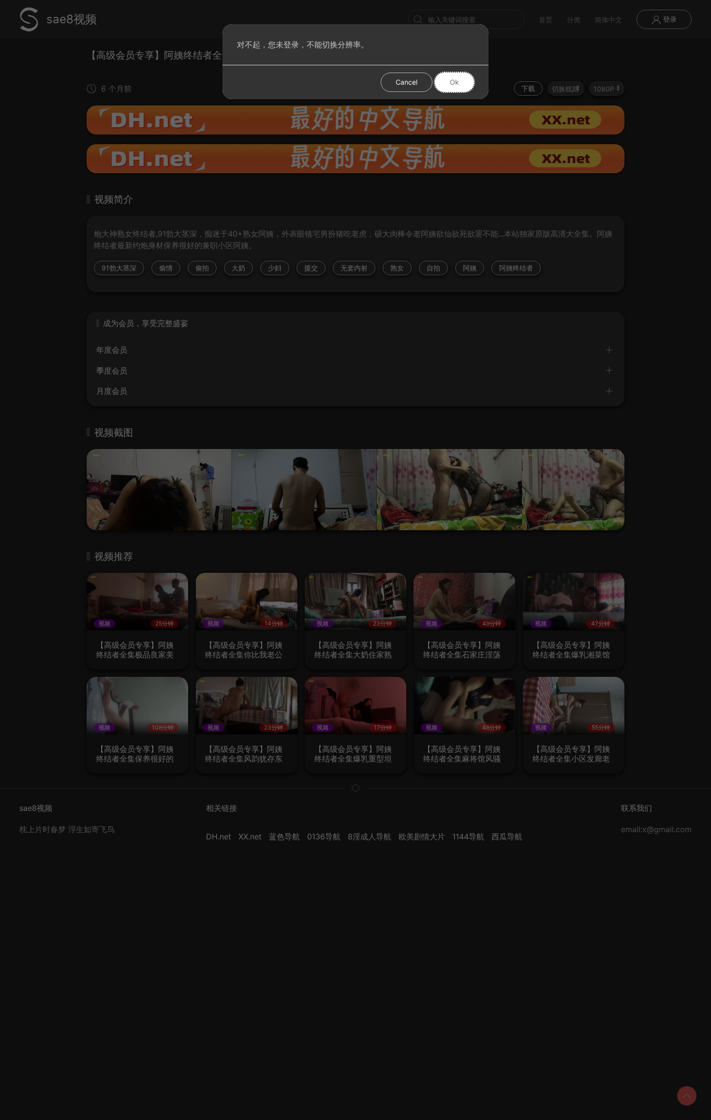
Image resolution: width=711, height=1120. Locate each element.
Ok (454, 82)
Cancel (406, 82)
